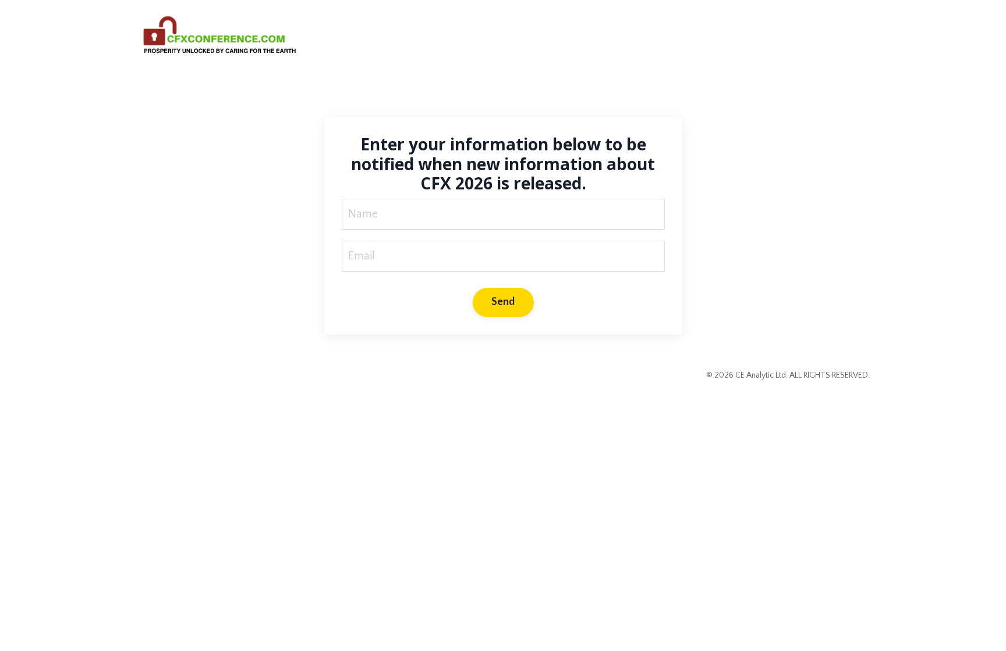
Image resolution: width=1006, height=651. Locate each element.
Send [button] (503, 302)
